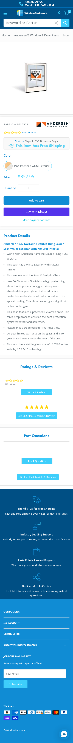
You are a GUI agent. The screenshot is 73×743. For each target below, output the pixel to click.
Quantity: (10, 188)
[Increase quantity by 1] (36, 188)
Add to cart (36, 200)
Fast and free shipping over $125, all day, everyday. (36, 513)
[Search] (65, 23)
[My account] (59, 13)
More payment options (36, 220)
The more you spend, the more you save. (36, 565)
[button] (64, 734)
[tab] (36, 392)
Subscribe (15, 684)
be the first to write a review (36, 415)
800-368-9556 (34, 2)
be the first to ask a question (38, 477)
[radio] (28, 166)
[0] (66, 13)
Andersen (52, 124)
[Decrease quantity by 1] (21, 188)
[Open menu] (5, 13)
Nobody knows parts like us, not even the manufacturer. (36, 539)
